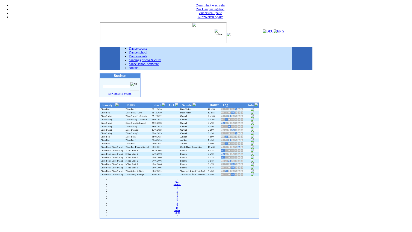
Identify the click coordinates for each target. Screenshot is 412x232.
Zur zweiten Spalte (210, 17)
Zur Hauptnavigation (210, 9)
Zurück (177, 184)
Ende (177, 213)
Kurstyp (108, 105)
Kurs (131, 105)
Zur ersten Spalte (210, 13)
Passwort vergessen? (200, 37)
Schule (187, 105)
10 (177, 208)
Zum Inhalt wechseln (210, 5)
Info (251, 105)
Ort (172, 105)
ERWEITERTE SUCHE (120, 94)
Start (157, 105)
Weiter (177, 210)
